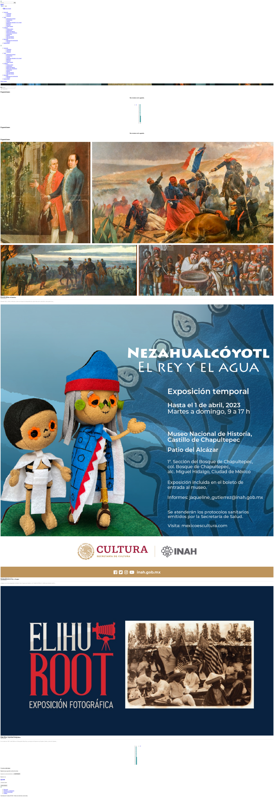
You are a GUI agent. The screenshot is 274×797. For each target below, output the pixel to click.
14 (140, 121)
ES (2, 6)
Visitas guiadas (9, 26)
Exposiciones (9, 20)
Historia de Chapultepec (11, 32)
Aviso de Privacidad (7, 792)
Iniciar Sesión (8, 8)
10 (140, 116)
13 (140, 120)
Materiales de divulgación (12, 40)
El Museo (5, 27)
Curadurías (8, 13)
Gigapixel (8, 16)
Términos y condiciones (8, 790)
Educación (5, 39)
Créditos (5, 793)
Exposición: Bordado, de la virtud (13, 22)
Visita (4, 17)
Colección (5, 12)
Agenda (8, 21)
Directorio (5, 789)
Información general (10, 18)
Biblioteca (8, 23)
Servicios (8, 25)
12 (140, 119)
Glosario (8, 41)
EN (6, 6)
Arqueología (9, 34)
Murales (8, 35)
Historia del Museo (10, 31)
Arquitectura (9, 30)
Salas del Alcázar (10, 38)
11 (140, 117)
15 (140, 122)
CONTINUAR (17, 773)
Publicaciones (6, 43)
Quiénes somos (9, 29)
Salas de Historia (10, 36)
